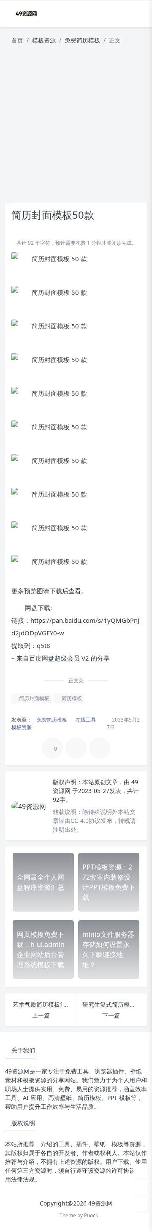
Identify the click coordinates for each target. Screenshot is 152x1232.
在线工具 (85, 719)
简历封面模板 (33, 698)
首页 (17, 40)
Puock (91, 1215)
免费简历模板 (82, 40)
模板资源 (44, 40)
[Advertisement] (76, 127)
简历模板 (71, 698)
